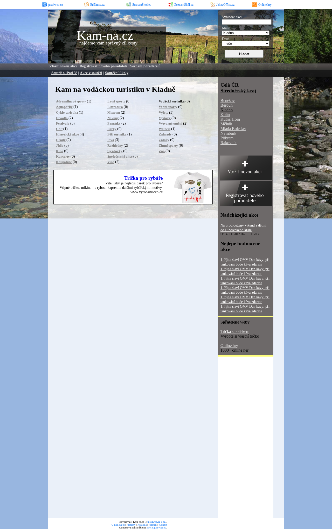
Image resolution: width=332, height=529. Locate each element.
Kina (59, 151)
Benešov (227, 100)
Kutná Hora (230, 119)
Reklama (142, 524)
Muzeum (113, 112)
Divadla (62, 118)
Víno (110, 162)
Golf (59, 129)
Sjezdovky (114, 151)
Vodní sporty (168, 107)
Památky (114, 123)
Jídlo (60, 145)
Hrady (61, 140)
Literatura (115, 107)
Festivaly (63, 123)
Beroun (226, 105)
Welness (164, 129)
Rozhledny (115, 145)
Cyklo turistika (67, 112)
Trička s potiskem (234, 331)
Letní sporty (116, 101)
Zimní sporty (168, 145)
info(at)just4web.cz (156, 527)
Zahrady (165, 134)
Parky (111, 129)
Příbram (226, 138)
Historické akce (67, 134)
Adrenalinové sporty (71, 101)
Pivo (110, 140)
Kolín (225, 114)
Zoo (162, 151)
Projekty (131, 524)
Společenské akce (120, 156)
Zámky (164, 140)
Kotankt (163, 524)
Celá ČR (229, 85)
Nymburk (228, 133)
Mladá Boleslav (233, 128)
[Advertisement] (238, 439)
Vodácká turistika (172, 101)
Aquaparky (64, 107)
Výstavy (165, 118)
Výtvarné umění (170, 123)
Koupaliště (64, 162)
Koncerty (63, 156)
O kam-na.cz (118, 524)
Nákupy (113, 118)
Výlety (163, 112)
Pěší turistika (117, 134)
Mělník (226, 124)
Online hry (229, 345)
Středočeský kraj (238, 90)
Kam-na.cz (105, 35)
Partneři (153, 524)
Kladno (226, 110)
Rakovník (228, 142)
